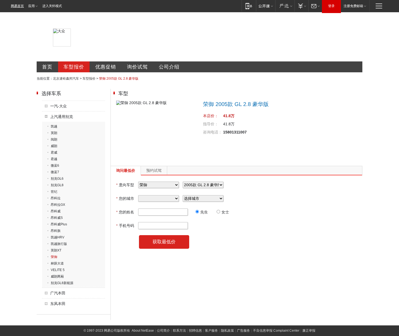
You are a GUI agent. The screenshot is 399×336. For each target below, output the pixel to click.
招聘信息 (195, 330)
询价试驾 (137, 67)
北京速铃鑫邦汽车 (66, 78)
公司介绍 (169, 67)
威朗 (54, 146)
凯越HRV (57, 237)
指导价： (210, 124)
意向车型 (125, 185)
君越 (54, 159)
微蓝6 (55, 165)
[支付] (301, 6)
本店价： (210, 116)
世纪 (54, 192)
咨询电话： (212, 132)
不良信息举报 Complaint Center (276, 330)
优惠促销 (105, 67)
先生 (204, 212)
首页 (47, 67)
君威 (54, 152)
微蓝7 (55, 172)
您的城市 (125, 198)
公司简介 (163, 330)
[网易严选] (284, 6)
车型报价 (74, 67)
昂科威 (56, 211)
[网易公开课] (265, 6)
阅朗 (54, 139)
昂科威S (57, 218)
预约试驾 (154, 170)
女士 (225, 212)
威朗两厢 (57, 276)
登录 (331, 6)
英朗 (54, 133)
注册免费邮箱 (353, 6)
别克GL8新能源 (62, 283)
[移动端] (249, 6)
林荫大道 (57, 263)
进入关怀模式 (52, 6)
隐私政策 (227, 330)
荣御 (54, 257)
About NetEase (143, 330)
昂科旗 (56, 231)
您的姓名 (125, 212)
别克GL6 (57, 179)
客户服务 (211, 330)
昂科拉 (56, 198)
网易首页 (17, 6)
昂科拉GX (58, 205)
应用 (31, 6)
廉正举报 (308, 330)
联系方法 (179, 330)
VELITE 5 (58, 270)
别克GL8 (57, 185)
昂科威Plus (59, 224)
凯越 (54, 126)
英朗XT (56, 250)
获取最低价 (164, 241)
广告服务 (243, 330)
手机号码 (125, 225)
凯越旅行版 (59, 244)
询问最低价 (125, 170)
